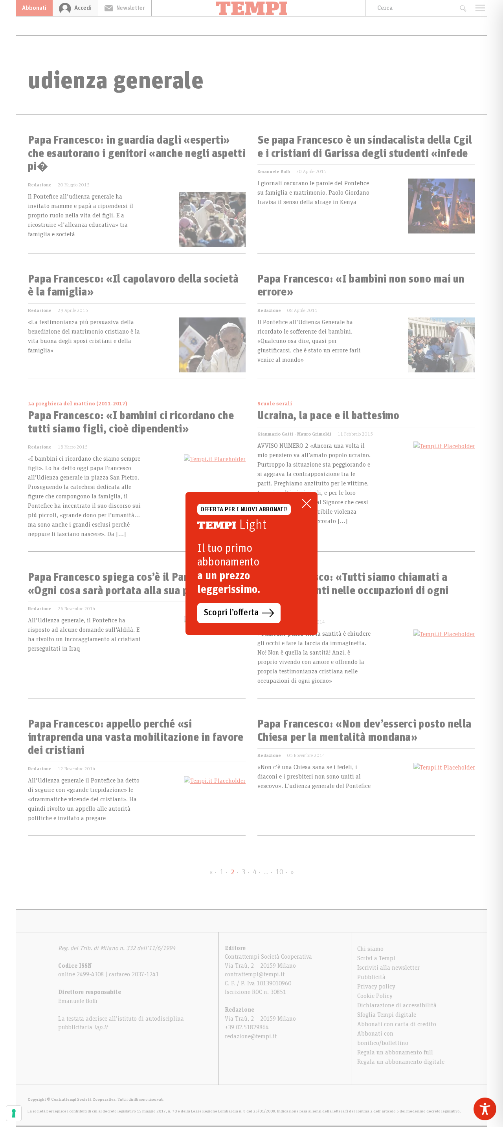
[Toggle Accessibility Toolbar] (485, 1109)
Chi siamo (370, 949)
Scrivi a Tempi (376, 958)
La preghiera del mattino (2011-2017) (77, 404)
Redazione (39, 184)
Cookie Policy (375, 996)
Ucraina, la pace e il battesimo (328, 415)
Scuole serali (274, 404)
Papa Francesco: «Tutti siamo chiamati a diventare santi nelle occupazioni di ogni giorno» (352, 590)
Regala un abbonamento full (395, 1052)
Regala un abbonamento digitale (400, 1062)
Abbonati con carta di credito (396, 1024)
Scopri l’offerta (231, 613)
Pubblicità (371, 977)
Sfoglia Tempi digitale (386, 1015)
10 (279, 872)
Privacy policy (376, 986)
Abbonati (34, 8)
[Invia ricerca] (462, 8)
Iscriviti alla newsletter (388, 968)
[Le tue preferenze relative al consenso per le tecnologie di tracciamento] (13, 1113)
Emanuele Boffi (273, 171)
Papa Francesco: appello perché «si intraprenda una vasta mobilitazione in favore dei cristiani (136, 737)
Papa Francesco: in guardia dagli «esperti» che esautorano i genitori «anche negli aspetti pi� (137, 153)
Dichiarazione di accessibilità (397, 1005)
